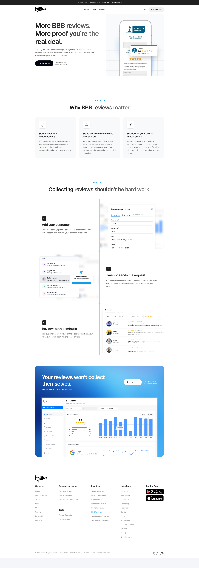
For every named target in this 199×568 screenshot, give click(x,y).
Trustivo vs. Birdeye (66, 491)
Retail (123, 516)
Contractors (125, 499)
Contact (102, 9)
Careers (38, 512)
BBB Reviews (96, 512)
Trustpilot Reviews (98, 508)
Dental (123, 512)
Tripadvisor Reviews (98, 504)
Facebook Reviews (98, 495)
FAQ (94, 9)
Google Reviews (97, 491)
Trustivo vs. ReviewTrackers (69, 499)
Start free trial (115, 2)
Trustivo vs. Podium (66, 495)
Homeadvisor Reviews (100, 520)
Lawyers (124, 491)
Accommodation (127, 524)
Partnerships (39, 516)
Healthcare (125, 508)
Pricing (86, 9)
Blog (37, 504)
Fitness (124, 528)
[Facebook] (155, 553)
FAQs (37, 508)
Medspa (124, 533)
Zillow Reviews (97, 499)
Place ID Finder (64, 519)
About (37, 491)
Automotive (125, 520)
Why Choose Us (41, 495)
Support (38, 499)
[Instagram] (162, 553)
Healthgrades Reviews (100, 516)
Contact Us (39, 520)
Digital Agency (126, 537)
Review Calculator (65, 515)
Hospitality (125, 504)
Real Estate (125, 495)
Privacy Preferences (103, 553)
